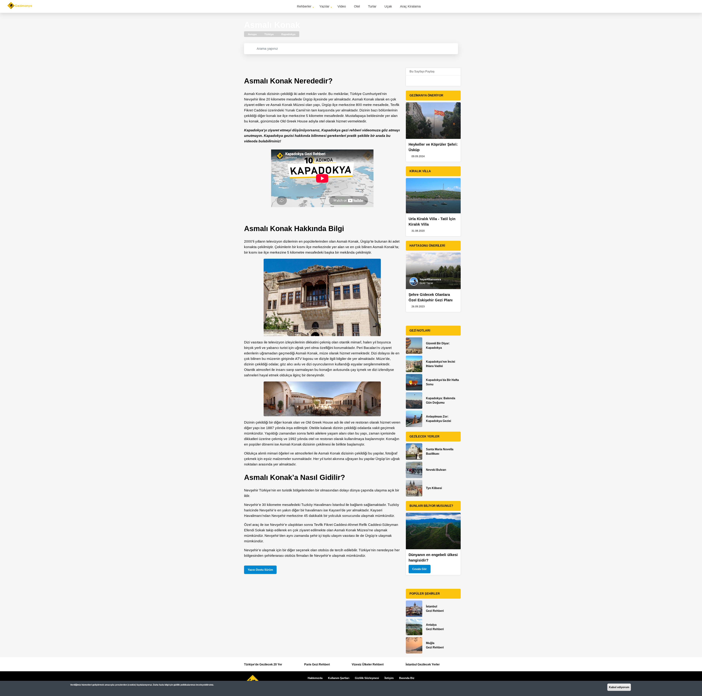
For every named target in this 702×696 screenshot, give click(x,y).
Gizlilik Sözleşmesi (367, 678)
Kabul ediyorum (619, 687)
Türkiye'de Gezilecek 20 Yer (263, 664)
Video (341, 6)
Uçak (388, 6)
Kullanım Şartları (338, 678)
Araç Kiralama (410, 6)
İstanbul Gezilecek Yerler (423, 664)
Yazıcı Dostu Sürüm (260, 569)
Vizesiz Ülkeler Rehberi (368, 664)
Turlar (372, 6)
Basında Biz (406, 678)
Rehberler (304, 6)
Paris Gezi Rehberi (317, 664)
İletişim (389, 678)
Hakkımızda (315, 678)
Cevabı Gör (419, 568)
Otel (357, 6)
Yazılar (324, 6)
